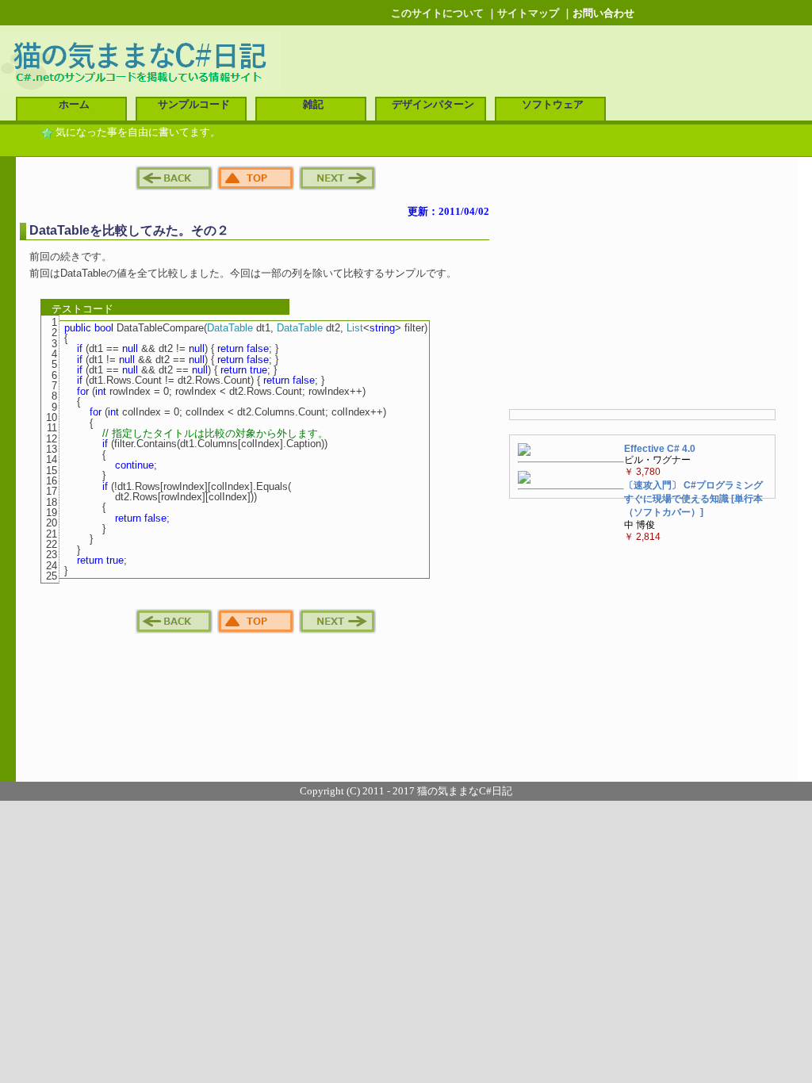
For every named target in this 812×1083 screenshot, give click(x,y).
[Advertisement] (642, 284)
